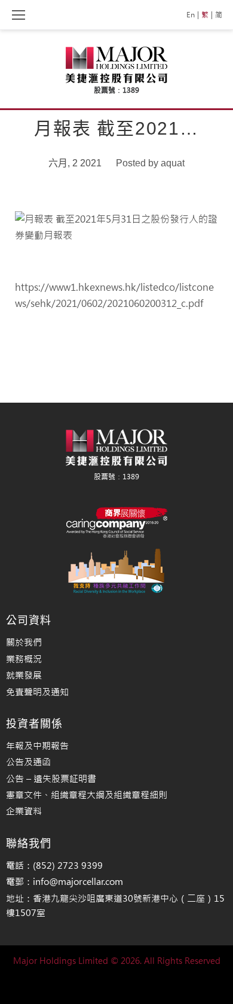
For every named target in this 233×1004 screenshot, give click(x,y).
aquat (173, 163)
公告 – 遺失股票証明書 (51, 778)
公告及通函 (28, 762)
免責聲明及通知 (37, 692)
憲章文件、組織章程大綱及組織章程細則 (86, 795)
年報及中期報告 (37, 746)
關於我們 (24, 642)
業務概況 (24, 659)
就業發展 (24, 675)
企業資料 (24, 811)
